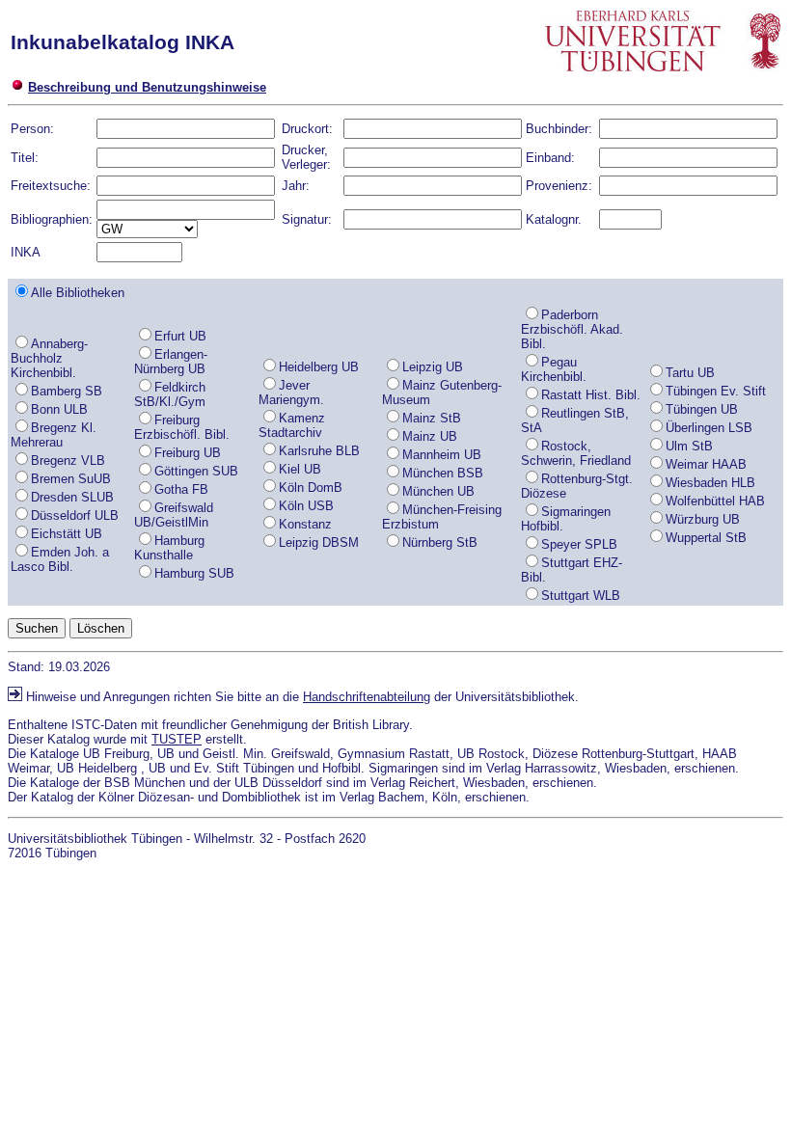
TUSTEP (176, 739)
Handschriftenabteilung (366, 697)
